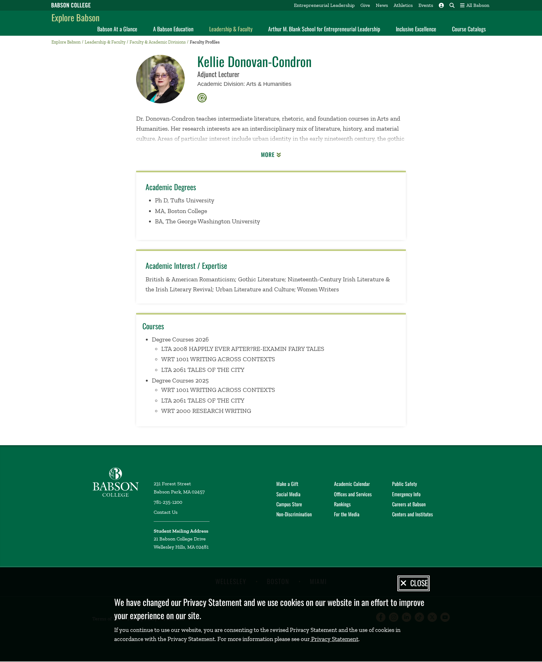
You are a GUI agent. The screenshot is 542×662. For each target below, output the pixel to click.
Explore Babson (75, 17)
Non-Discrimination (294, 514)
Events (425, 5)
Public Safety (404, 483)
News (382, 5)
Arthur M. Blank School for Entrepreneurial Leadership (324, 29)
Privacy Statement (334, 639)
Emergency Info (406, 494)
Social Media (288, 494)
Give (365, 5)
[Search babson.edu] (452, 5)
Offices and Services (353, 494)
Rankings (342, 504)
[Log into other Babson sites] (441, 5)
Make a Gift (287, 483)
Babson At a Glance (117, 29)
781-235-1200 (168, 502)
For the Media (346, 514)
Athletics (403, 5)
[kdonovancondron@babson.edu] (202, 97)
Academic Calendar (352, 483)
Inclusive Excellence (416, 29)
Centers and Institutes (412, 514)
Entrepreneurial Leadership (324, 5)
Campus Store (289, 504)
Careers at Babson (409, 504)
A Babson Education (173, 29)
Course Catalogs (469, 29)
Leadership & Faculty (230, 29)
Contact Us (166, 512)
